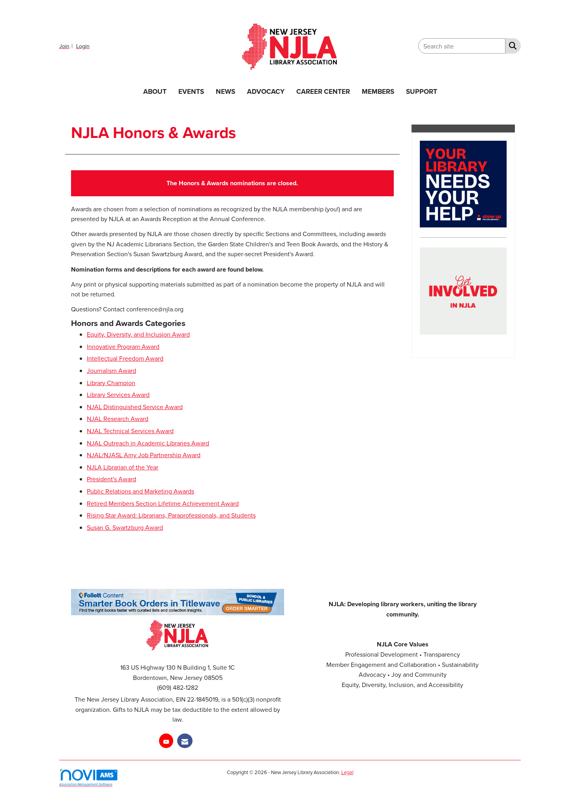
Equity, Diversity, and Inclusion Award (138, 334)
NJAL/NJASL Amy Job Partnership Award (143, 455)
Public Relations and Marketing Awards (140, 491)
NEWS (225, 91)
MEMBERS (378, 91)
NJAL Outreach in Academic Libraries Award (148, 443)
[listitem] (67, 45)
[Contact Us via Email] (185, 741)
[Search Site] (511, 45)
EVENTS (191, 91)
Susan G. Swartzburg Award (125, 527)
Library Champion (111, 382)
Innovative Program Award (123, 346)
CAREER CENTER (323, 91)
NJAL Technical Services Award (130, 430)
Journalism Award (111, 370)
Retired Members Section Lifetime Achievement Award (163, 503)
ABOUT (155, 91)
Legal (347, 772)
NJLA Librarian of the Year (122, 467)
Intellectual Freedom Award (125, 358)
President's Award (111, 479)
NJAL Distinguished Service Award (135, 406)
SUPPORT (421, 91)
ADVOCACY (265, 91)
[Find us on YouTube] (166, 741)
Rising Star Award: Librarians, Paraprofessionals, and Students (171, 515)
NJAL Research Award (117, 418)
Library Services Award (118, 394)
